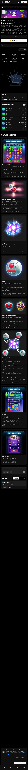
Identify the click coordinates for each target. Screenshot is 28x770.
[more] (25, 482)
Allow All (20, 762)
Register (24, 2)
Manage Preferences (20, 757)
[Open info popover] (9, 104)
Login (18, 2)
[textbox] (14, 469)
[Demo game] (25, 110)
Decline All (20, 760)
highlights (6, 99)
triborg (6, 482)
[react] (10, 487)
